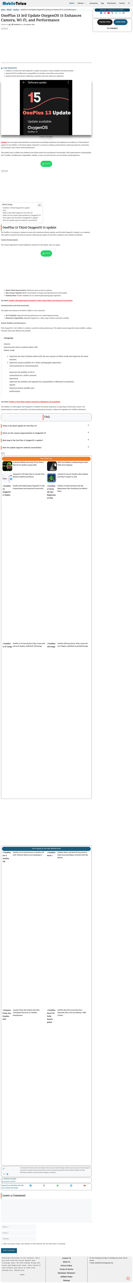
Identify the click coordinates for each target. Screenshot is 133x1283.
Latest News (120, 22)
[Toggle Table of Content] (38, 205)
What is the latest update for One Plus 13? (18, 213)
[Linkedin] (7, 1174)
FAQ (4, 210)
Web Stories (111, 3)
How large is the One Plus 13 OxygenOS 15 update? (20, 218)
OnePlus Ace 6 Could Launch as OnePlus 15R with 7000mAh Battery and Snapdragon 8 (28, 854)
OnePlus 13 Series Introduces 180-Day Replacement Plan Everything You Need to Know (72, 489)
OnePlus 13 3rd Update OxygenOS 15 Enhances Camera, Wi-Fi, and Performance (41, 18)
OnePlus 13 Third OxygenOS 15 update (16, 208)
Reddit (3, 453)
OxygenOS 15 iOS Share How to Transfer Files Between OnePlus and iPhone (28, 475)
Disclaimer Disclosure (66, 1273)
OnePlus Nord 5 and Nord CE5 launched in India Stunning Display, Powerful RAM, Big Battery (72, 855)
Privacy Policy (66, 1265)
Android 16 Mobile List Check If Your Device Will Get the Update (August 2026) (28, 464)
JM (9, 25)
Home (3, 10)
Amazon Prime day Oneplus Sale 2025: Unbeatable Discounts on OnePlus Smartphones (26, 1013)
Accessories (93, 3)
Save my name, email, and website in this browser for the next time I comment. (34, 1244)
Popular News (104, 22)
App (102, 3)
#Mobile (114, 28)
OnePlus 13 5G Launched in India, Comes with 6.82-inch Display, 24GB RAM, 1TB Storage (29, 645)
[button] (128, 3)
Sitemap (66, 1280)
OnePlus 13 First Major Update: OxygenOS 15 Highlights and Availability (34, 402)
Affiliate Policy (66, 1277)
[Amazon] (31, 1280)
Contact (122, 3)
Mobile (71, 3)
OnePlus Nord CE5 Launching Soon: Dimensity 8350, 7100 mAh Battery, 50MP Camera (71, 1013)
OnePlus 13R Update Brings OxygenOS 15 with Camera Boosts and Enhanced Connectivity (41, 301)
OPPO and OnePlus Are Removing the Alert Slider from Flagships (72, 464)
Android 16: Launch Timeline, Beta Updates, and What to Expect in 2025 (72, 475)
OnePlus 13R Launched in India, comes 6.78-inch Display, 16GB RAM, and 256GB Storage (72, 645)
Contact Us (66, 1258)
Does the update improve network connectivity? (20, 220)
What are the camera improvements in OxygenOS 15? (22, 215)
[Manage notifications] (128, 1278)
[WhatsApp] (7, 1280)
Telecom (81, 3)
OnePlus (16, 10)
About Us (66, 1262)
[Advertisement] (46, 43)
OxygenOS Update (9, 1181)
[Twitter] (4, 1174)
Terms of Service (66, 1269)
